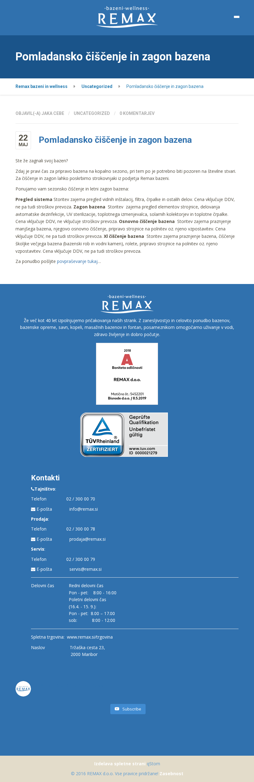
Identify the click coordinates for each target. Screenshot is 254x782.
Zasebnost (171, 773)
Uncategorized (92, 113)
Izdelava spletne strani (120, 764)
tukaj (92, 261)
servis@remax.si (85, 569)
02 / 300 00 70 (80, 499)
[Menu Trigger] (236, 17)
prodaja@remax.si (87, 539)
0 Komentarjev (137, 113)
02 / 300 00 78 (80, 529)
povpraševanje (71, 261)
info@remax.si (83, 509)
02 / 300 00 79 (80, 559)
